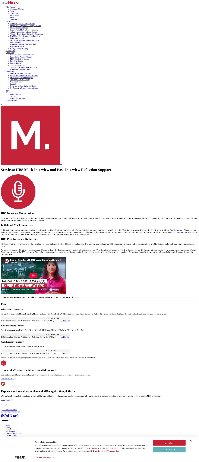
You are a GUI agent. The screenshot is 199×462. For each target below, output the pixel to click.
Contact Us (14, 19)
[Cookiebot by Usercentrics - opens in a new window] (19, 457)
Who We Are (10, 7)
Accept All (169, 443)
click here (74, 297)
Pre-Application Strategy (19, 28)
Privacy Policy (11, 435)
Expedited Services (17, 46)
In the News (14, 15)
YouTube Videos (16, 82)
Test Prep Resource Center (19, 80)
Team (12, 11)
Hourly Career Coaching (19, 49)
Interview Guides (16, 61)
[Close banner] (191, 441)
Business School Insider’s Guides (22, 55)
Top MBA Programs (17, 65)
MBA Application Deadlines (20, 73)
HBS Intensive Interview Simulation (23, 44)
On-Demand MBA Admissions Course (24, 88)
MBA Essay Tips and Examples (21, 78)
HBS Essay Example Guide (20, 69)
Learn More (5, 400)
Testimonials (14, 13)
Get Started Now (7, 379)
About (8, 425)
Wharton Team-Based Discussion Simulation (26, 34)
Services (9, 22)
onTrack (10, 51)
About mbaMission (17, 9)
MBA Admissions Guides (19, 59)
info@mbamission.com (11, 412)
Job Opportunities (12, 431)
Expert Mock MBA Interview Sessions (24, 30)
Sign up (13, 96)
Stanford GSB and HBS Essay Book (23, 67)
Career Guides (15, 63)
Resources (9, 71)
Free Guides (10, 53)
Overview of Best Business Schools (23, 86)
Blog (7, 90)
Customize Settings (43, 457)
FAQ (12, 17)
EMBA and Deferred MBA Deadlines (24, 76)
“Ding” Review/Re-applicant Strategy (24, 32)
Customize (168, 450)
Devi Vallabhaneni (176, 230)
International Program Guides (21, 57)
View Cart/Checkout (17, 98)
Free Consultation (12, 101)
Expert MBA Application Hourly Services (25, 26)
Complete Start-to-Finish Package (22, 24)
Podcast (13, 84)
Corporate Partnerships (14, 433)
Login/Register (15, 94)
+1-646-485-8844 (10, 410)
